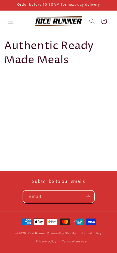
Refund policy (91, 233)
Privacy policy (46, 241)
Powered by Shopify (61, 233)
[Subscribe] (88, 196)
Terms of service (74, 241)
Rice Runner (36, 233)
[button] (11, 21)
